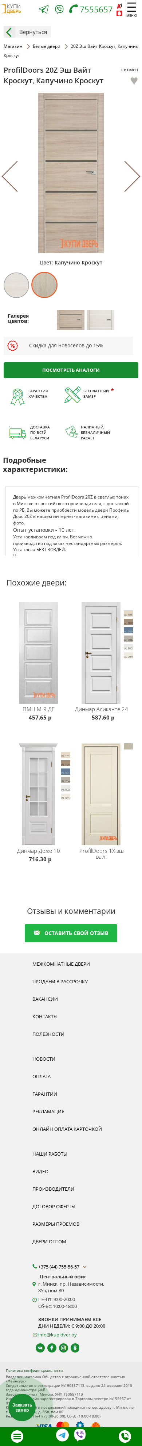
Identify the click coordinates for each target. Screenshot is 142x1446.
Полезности (48, 1034)
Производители (53, 1189)
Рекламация (48, 1111)
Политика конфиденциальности (34, 1370)
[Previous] (17, 176)
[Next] (124, 176)
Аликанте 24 (101, 709)
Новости (43, 1059)
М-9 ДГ (39, 709)
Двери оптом (49, 1241)
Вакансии (45, 999)
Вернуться (33, 31)
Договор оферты (53, 1206)
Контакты (45, 1016)
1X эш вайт (101, 853)
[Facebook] (48, 1347)
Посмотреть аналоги (71, 370)
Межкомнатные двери (61, 964)
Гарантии (44, 1094)
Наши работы (49, 1154)
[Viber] (59, 10)
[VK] (37, 1347)
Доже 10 (38, 851)
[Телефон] (125, 1436)
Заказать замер (22, 1408)
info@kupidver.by (57, 1334)
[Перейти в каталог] (17, 1436)
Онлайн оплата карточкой (67, 1129)
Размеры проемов (55, 1224)
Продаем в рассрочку (60, 981)
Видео (40, 1171)
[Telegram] (44, 10)
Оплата (41, 1076)
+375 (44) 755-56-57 (59, 1266)
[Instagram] (60, 1347)
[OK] (71, 1347)
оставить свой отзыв (76, 933)
